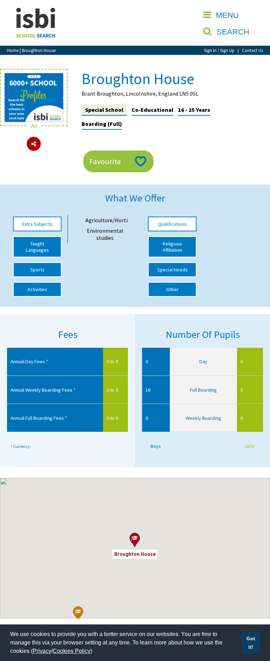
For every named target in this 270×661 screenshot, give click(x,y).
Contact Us (252, 50)
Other (172, 289)
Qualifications (172, 224)
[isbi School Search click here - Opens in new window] (33, 76)
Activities (37, 289)
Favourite (105, 161)
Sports (37, 270)
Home (13, 50)
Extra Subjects (37, 224)
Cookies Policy (71, 651)
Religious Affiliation (172, 246)
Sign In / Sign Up (219, 50)
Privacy (42, 651)
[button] (78, 613)
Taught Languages (37, 246)
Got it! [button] (250, 643)
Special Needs (172, 270)
